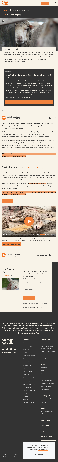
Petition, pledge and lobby (48, 351)
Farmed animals (27, 346)
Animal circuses (27, 371)
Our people (44, 373)
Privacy (36, 307)
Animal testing (27, 374)
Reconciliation (45, 389)
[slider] (19, 234)
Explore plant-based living (48, 355)
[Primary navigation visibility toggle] (55, 3)
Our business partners (47, 386)
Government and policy (29, 402)
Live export (6, 111)
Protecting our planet (29, 390)
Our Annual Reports (46, 380)
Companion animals (28, 378)
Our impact (45, 396)
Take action (45, 339)
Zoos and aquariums (28, 381)
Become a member (46, 343)
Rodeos (25, 368)
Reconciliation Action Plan (28, 333)
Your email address (31, 289)
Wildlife (25, 352)
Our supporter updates (47, 383)
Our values (44, 367)
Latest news (45, 420)
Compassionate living (29, 384)
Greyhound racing (28, 359)
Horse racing (26, 362)
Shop (43, 408)
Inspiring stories (27, 387)
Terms (40, 307)
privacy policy (28, 304)
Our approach (45, 370)
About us (44, 364)
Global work (26, 399)
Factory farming (27, 349)
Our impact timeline (46, 399)
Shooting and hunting (29, 355)
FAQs (43, 431)
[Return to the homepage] (5, 3)
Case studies (44, 402)
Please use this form (30, 143)
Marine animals (27, 365)
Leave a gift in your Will (47, 358)
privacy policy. (43, 449)
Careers (43, 377)
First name (29, 282)
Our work (26, 339)
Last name (43, 282)
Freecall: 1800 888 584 (10, 352)
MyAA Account (46, 436)
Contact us (45, 425)
